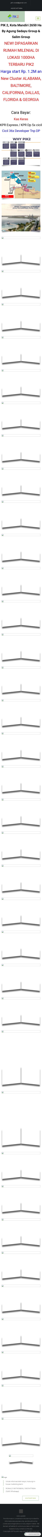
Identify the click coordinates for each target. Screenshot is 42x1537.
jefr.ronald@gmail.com (18, 3)
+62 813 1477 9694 (16, 8)
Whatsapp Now (30, 1498)
